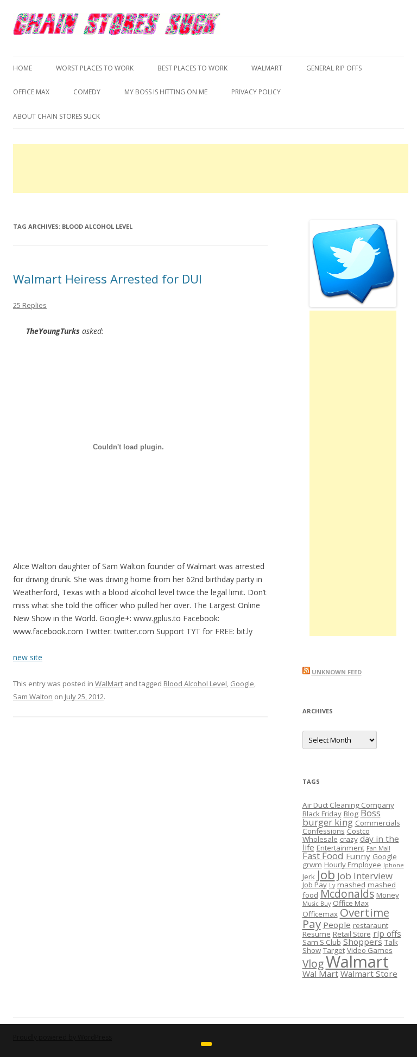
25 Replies (30, 305)
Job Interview (365, 875)
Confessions (323, 831)
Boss (371, 813)
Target (334, 950)
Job (326, 874)
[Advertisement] (210, 168)
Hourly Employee (352, 864)
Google (242, 683)
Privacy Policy (256, 91)
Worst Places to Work (95, 68)
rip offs (387, 933)
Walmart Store (368, 973)
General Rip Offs (334, 68)
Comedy (86, 91)
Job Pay (314, 885)
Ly (332, 885)
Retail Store (352, 934)
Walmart (357, 961)
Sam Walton (33, 696)
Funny (358, 855)
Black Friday (322, 813)
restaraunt (370, 925)
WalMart (266, 68)
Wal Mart (320, 973)
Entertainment (340, 848)
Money (387, 895)
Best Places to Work (192, 68)
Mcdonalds (347, 894)
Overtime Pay (345, 918)
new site (27, 657)
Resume (316, 934)
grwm (312, 864)
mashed (351, 885)
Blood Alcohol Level (195, 683)
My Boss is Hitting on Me (165, 91)
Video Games (370, 950)
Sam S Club (321, 942)
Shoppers (362, 941)
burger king (327, 822)
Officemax (320, 914)
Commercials (377, 823)
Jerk (308, 876)
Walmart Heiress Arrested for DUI (107, 278)
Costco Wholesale (336, 835)
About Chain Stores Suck (56, 116)
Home (22, 68)
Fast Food (323, 855)
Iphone (393, 865)
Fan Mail (378, 848)
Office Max (31, 91)
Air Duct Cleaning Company (348, 805)
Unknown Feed (337, 672)
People (337, 924)
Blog (351, 813)
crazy (349, 839)
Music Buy (316, 903)
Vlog (313, 964)
